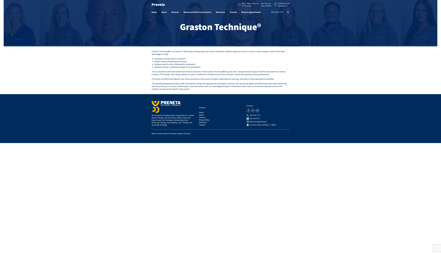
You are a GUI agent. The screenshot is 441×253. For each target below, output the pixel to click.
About (164, 12)
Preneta (158, 4)
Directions (220, 12)
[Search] (288, 12)
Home (154, 12)
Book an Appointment (251, 12)
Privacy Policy (204, 120)
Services (175, 12)
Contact (233, 12)
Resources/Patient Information (197, 12)
